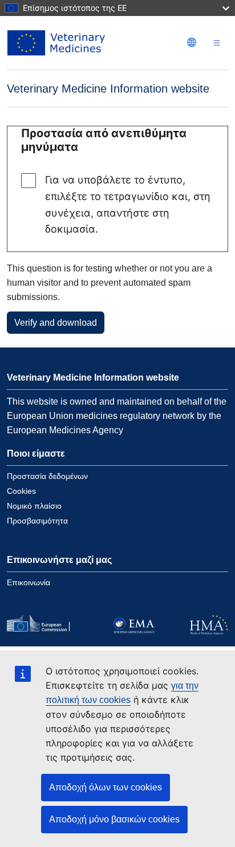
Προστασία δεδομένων (47, 476)
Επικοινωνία (28, 582)
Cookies (21, 491)
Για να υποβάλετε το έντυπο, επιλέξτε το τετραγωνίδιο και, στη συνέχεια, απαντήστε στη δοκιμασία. (127, 204)
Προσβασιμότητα (37, 520)
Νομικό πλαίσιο (34, 505)
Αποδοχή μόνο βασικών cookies (114, 819)
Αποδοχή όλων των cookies (105, 787)
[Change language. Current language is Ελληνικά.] (191, 42)
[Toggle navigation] (216, 43)
